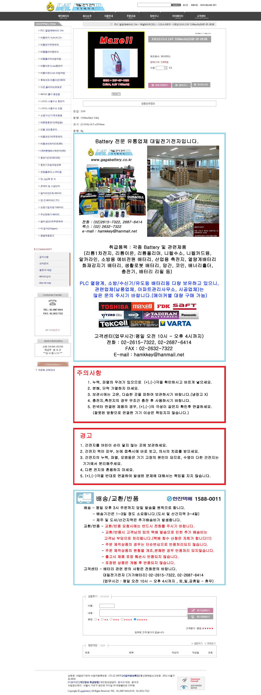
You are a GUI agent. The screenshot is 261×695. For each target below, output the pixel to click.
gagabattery (85, 691)
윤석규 (121, 682)
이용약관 (73, 682)
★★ (106, 619)
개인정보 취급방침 (89, 682)
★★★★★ (142, 619)
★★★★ (128, 619)
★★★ (116, 619)
